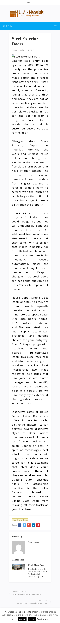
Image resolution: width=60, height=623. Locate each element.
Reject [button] (32, 619)
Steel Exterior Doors (20, 520)
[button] (30, 3)
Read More (42, 619)
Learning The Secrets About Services (31, 603)
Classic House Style (36, 565)
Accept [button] (22, 619)
